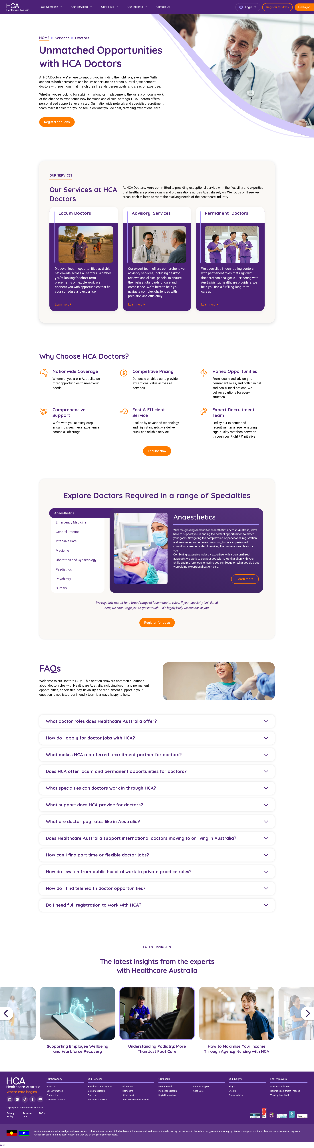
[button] (19, 1013)
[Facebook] (32, 1099)
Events (232, 1091)
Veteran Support (201, 1086)
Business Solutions (280, 1086)
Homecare (127, 1091)
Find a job (304, 7)
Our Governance (55, 1091)
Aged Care (198, 1091)
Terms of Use (27, 1115)
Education (127, 1086)
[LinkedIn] (10, 1099)
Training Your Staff (279, 1095)
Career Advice (236, 1095)
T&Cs (42, 1113)
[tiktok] (24, 1099)
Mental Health (165, 1086)
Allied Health (128, 1095)
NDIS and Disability (97, 1099)
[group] (77, 1026)
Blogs (232, 1086)
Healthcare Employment (100, 1086)
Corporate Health (96, 1091)
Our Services (79, 7)
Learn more (62, 304)
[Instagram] (17, 1099)
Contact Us (163, 7)
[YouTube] (40, 1099)
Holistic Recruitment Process (285, 1091)
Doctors (92, 1095)
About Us (51, 1086)
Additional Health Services (135, 1099)
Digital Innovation (167, 1095)
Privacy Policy (10, 1115)
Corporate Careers (56, 1099)
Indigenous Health (167, 1091)
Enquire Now (157, 451)
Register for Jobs (277, 7)
